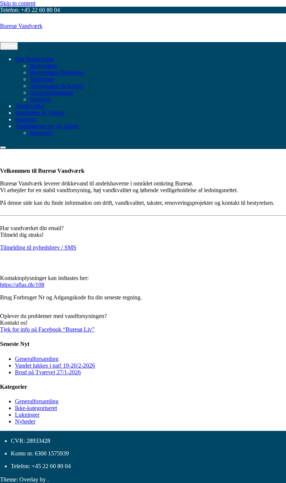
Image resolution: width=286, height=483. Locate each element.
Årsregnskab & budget (56, 86)
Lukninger (27, 414)
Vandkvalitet (29, 106)
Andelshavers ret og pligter (46, 126)
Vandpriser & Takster (40, 112)
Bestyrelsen (43, 66)
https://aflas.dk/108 (22, 285)
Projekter (40, 99)
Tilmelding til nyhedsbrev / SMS (38, 247)
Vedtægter (42, 79)
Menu (9, 46)
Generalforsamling (51, 92)
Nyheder (25, 421)
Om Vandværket (34, 59)
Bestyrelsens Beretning (57, 72)
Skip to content (17, 3)
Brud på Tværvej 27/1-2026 (48, 372)
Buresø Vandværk (21, 26)
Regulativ (41, 133)
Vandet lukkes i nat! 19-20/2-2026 (55, 365)
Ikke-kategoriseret (36, 408)
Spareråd (25, 119)
